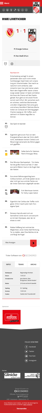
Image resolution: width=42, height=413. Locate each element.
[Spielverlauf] (5, 63)
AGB (8, 399)
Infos (8, 264)
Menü (6, 3)
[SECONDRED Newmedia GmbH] (21, 391)
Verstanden (21, 408)
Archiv (33, 264)
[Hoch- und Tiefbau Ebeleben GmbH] (13, 376)
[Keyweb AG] (22, 396)
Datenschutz (22, 399)
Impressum (14, 399)
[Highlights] (12, 63)
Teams (21, 264)
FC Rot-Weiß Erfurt (36, 8)
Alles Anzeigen (10, 242)
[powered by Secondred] (29, 255)
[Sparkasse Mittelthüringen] (32, 376)
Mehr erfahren (27, 404)
